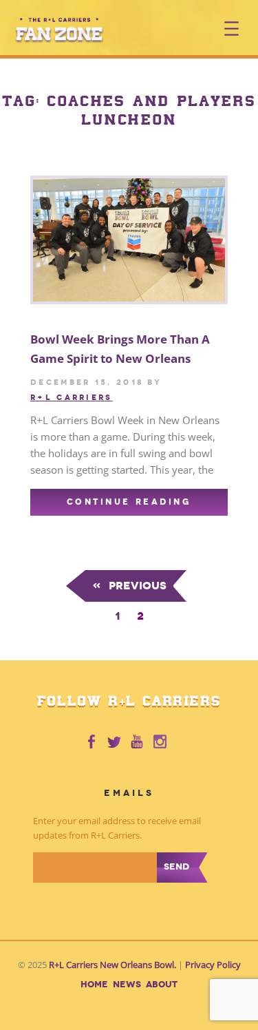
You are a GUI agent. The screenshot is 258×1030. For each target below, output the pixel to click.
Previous (129, 585)
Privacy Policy (213, 965)
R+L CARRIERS (71, 397)
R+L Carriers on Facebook (91, 742)
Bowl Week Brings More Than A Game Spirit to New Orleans (120, 348)
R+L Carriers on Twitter (114, 742)
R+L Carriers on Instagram (161, 742)
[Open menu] (231, 29)
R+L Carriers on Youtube (137, 742)
